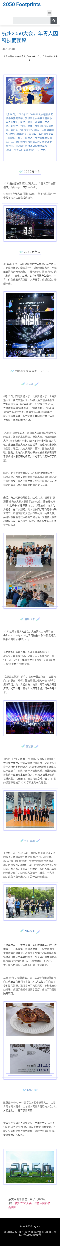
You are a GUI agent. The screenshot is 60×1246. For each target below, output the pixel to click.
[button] (49, 13)
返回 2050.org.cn (30, 1226)
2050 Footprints (22, 4)
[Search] (53, 20)
